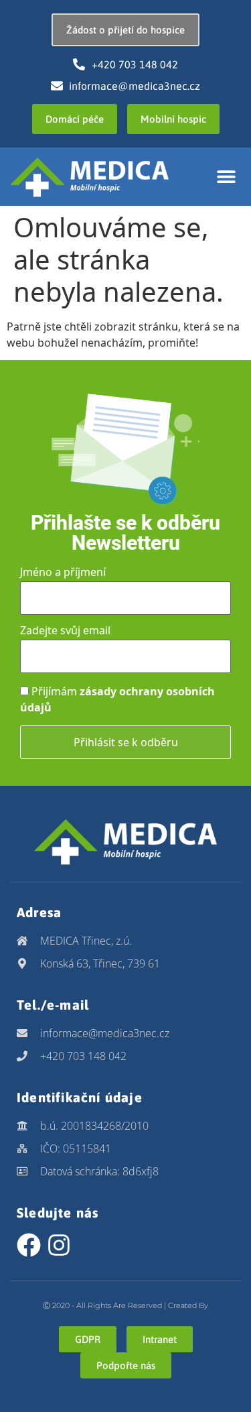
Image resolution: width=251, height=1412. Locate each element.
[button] (226, 177)
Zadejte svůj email (65, 630)
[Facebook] (29, 1245)
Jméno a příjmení (63, 572)
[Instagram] (59, 1245)
